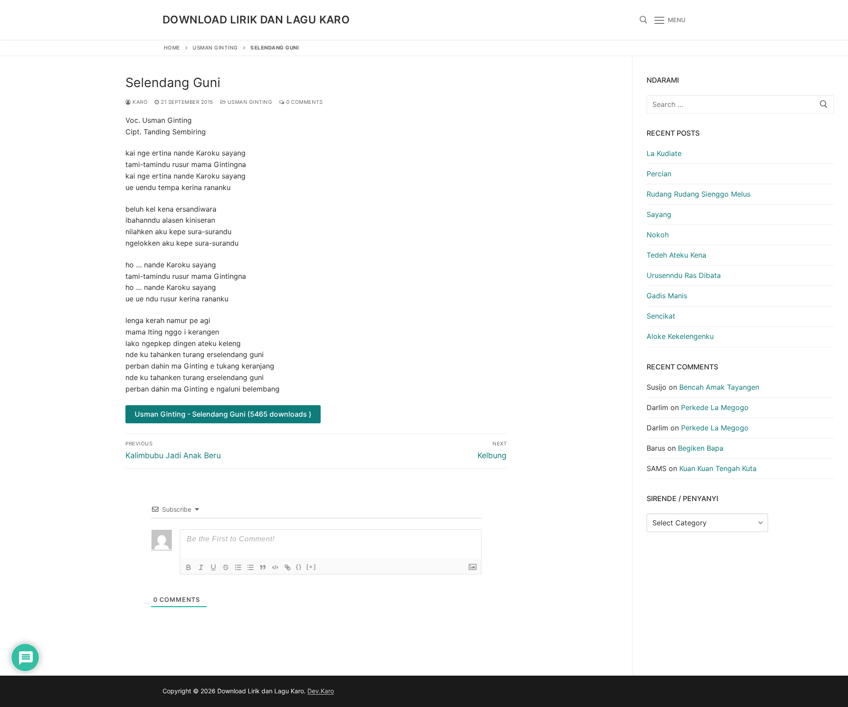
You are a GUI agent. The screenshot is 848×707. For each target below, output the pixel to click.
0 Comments (303, 102)
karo (139, 102)
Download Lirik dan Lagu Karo (256, 19)
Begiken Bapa (700, 448)
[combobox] (740, 104)
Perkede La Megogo (715, 407)
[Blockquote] (263, 567)
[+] (311, 566)
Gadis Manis (667, 295)
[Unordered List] (250, 567)
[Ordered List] (238, 567)
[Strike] (226, 567)
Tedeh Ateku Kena (676, 255)
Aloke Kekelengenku (680, 336)
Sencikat (661, 316)
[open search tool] (643, 20)
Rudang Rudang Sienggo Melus (698, 194)
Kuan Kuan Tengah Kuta (718, 468)
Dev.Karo (320, 691)
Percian (659, 173)
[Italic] (201, 567)
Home (172, 48)
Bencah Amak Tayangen (719, 387)
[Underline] (213, 567)
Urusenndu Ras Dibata (684, 275)
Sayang (659, 214)
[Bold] (188, 567)
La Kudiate (664, 153)
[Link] (287, 567)
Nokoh (658, 234)
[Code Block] (275, 567)
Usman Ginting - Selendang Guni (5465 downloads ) (223, 414)
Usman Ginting (215, 48)
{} (299, 566)
